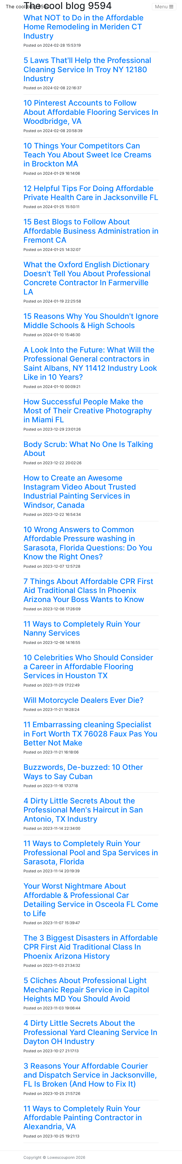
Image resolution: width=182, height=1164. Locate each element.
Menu (162, 6)
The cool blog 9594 (28, 6)
